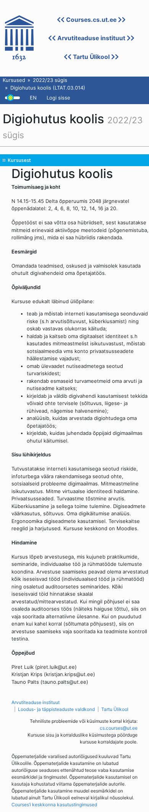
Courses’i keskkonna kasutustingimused (54, 804)
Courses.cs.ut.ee (91, 19)
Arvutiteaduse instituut (91, 38)
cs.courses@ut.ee (119, 728)
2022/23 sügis (50, 80)
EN (33, 98)
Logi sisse (58, 98)
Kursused (14, 80)
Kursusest (19, 160)
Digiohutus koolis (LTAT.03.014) (47, 88)
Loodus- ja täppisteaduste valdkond (56, 709)
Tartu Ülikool (91, 56)
